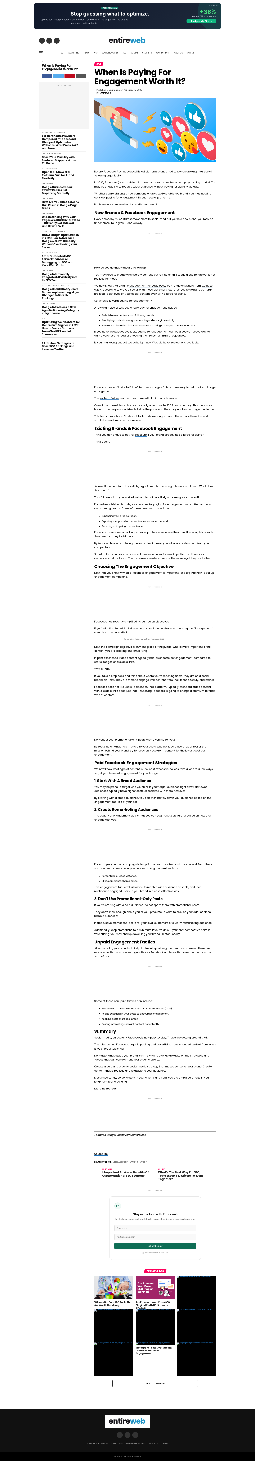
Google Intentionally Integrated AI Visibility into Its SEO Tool (59, 277)
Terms (164, 1443)
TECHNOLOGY (59, 132)
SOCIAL (134, 52)
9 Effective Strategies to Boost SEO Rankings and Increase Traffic (58, 346)
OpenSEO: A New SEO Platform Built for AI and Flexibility (58, 175)
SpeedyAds (117, 1443)
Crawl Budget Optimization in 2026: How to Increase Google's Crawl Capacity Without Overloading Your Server (60, 241)
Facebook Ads (112, 171)
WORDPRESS (162, 52)
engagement (121, 1162)
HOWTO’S (178, 52)
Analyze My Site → (201, 21)
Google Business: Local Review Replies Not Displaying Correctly (57, 190)
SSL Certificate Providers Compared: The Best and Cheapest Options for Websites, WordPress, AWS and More (60, 142)
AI (62, 52)
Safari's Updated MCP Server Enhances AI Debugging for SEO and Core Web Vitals (57, 261)
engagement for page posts (147, 285)
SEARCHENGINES (110, 52)
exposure (141, 435)
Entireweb (105, 92)
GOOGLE (45, 154)
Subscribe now (155, 1246)
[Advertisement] (64, 107)
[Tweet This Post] (58, 76)
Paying (134, 1162)
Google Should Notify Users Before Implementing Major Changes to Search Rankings (60, 294)
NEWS (86, 52)
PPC (96, 52)
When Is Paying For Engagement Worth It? (60, 67)
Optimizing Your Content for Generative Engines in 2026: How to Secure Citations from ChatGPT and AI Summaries (61, 328)
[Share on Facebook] (47, 76)
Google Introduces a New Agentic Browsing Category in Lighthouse (60, 310)
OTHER (190, 52)
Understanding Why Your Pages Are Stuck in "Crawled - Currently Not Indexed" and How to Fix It (61, 221)
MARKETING (73, 52)
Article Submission (97, 1443)
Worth (144, 1162)
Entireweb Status (136, 1443)
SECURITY (147, 52)
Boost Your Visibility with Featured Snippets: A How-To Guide (60, 160)
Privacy (153, 1443)
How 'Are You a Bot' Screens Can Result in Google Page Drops (60, 205)
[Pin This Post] (69, 76)
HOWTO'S (53, 154)
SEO (124, 52)
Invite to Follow (109, 398)
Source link (101, 1154)
